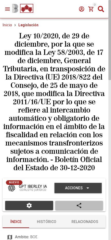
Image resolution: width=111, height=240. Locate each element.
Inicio (7, 25)
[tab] (16, 222)
